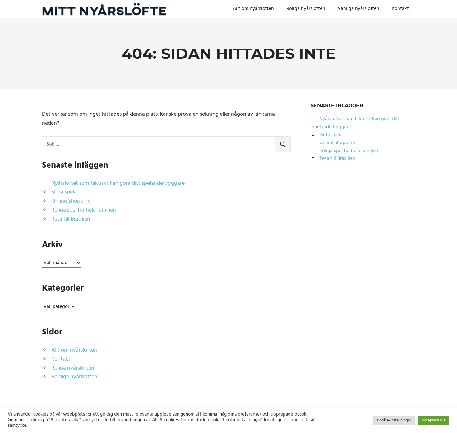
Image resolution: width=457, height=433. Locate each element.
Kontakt (400, 9)
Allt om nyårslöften (253, 9)
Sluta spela (64, 192)
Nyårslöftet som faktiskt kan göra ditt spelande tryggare (118, 183)
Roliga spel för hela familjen (83, 210)
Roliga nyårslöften (305, 9)
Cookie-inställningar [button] (394, 420)
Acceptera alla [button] (433, 420)
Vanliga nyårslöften (358, 9)
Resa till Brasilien (70, 219)
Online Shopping (71, 201)
